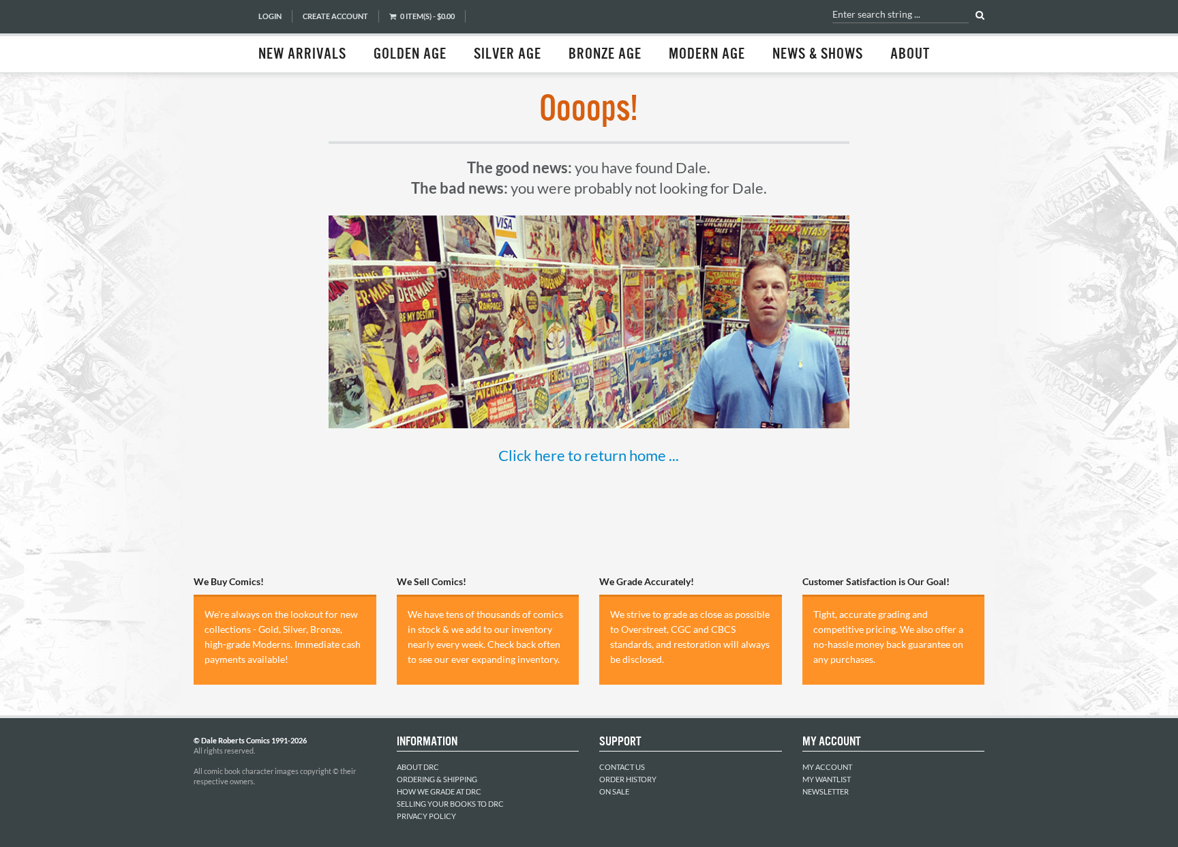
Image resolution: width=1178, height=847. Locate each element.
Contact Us (622, 766)
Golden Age (410, 54)
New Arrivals (302, 54)
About (910, 54)
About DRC (418, 766)
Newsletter (825, 791)
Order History (627, 779)
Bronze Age (605, 54)
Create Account (335, 16)
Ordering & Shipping (437, 779)
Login (270, 16)
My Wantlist (826, 779)
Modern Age (707, 54)
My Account (827, 766)
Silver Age (507, 54)
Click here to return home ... (588, 455)
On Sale (614, 791)
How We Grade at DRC (439, 791)
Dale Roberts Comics (218, 36)
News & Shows (817, 54)
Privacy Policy (426, 816)
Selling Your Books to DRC (450, 803)
